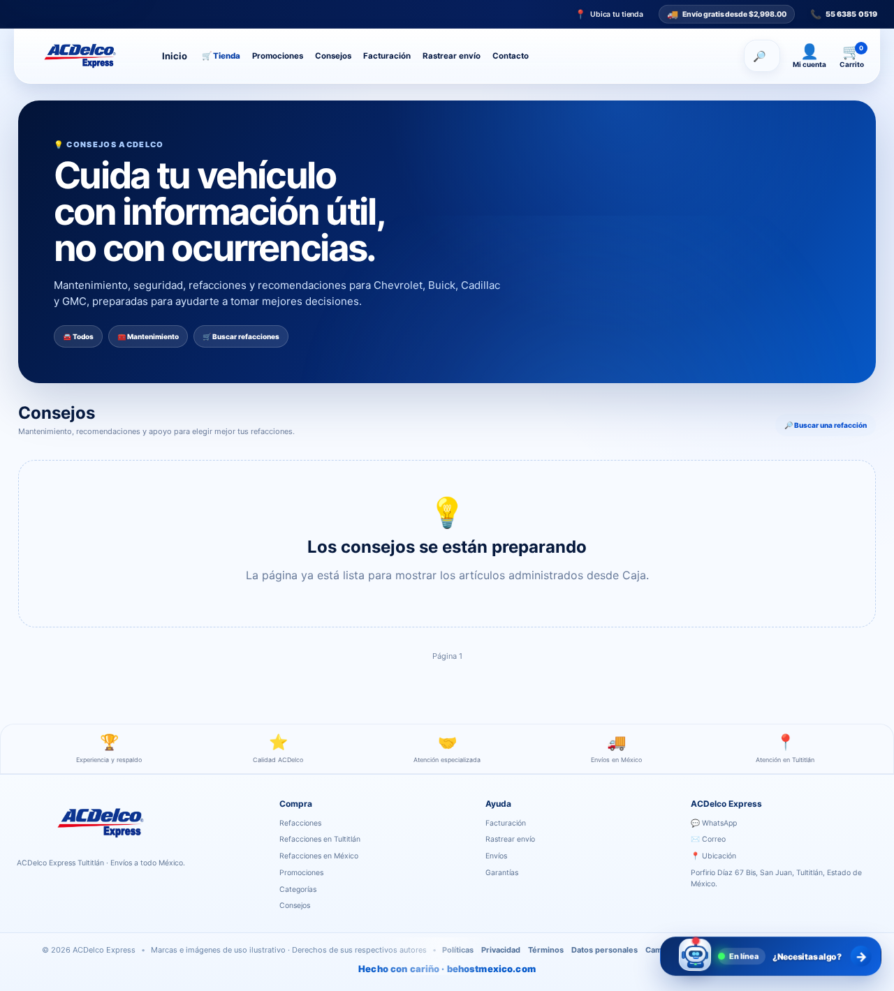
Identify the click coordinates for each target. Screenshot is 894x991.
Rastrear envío (452, 56)
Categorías (297, 889)
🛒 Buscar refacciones (241, 336)
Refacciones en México (318, 855)
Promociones (277, 56)
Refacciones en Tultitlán (319, 839)
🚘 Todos (78, 336)
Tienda (221, 56)
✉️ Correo (708, 839)
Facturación (387, 56)
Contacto (510, 56)
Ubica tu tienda (609, 14)
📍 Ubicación (713, 855)
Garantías (501, 872)
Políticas (458, 950)
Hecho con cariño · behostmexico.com (447, 968)
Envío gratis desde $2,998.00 (726, 14)
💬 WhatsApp (714, 823)
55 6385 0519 (843, 14)
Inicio (174, 55)
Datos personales (604, 950)
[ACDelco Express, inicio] (85, 56)
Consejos (333, 56)
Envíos (496, 855)
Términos (546, 950)
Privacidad (500, 950)
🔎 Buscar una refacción (825, 425)
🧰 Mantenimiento (148, 336)
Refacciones (300, 823)
